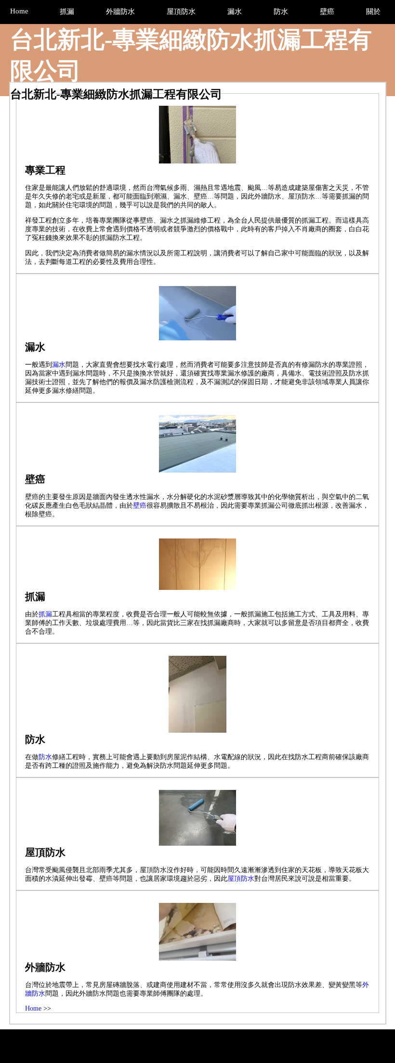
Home (33, 1008)
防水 (45, 757)
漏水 (59, 364)
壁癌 (139, 505)
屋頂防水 (240, 878)
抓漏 (45, 614)
